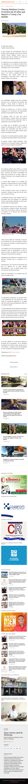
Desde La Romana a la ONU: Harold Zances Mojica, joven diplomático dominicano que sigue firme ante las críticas (12, 414)
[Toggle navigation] (26, 2)
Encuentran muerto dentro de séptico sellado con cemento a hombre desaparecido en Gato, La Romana (17, 588)
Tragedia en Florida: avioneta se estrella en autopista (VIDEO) (13, 460)
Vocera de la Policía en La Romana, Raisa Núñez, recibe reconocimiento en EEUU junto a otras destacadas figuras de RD (17, 660)
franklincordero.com (8, 2)
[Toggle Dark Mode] (21, 2)
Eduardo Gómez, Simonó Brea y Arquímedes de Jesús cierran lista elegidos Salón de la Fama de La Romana (17, 604)
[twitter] (17, 748)
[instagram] (19, 2)
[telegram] (5, 748)
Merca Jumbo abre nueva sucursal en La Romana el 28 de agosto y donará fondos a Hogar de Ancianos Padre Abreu (17, 581)
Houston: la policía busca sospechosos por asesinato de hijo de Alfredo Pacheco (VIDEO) (14, 391)
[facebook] (17, 2)
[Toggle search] (24, 2)
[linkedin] (8, 748)
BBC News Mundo (14, 352)
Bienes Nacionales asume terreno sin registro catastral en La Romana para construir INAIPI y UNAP (17, 573)
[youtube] (11, 748)
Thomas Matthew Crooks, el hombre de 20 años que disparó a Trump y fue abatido (13, 438)
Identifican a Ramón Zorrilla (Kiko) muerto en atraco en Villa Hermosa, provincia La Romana (17, 596)
